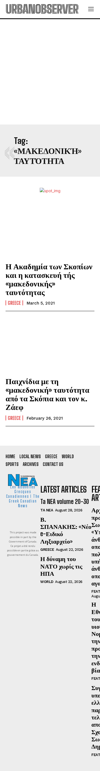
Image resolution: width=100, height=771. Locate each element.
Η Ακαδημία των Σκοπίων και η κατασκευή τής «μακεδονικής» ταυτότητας (49, 279)
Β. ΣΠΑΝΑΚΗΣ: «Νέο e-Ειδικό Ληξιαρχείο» (65, 530)
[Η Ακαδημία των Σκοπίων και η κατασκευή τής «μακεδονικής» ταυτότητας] (50, 230)
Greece (14, 302)
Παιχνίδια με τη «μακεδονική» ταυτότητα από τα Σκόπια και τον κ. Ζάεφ (47, 393)
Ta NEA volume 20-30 (64, 501)
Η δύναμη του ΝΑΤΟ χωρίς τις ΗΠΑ (61, 566)
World (46, 582)
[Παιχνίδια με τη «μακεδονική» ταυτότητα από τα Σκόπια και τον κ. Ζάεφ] (50, 344)
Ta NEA (46, 510)
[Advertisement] (50, 72)
